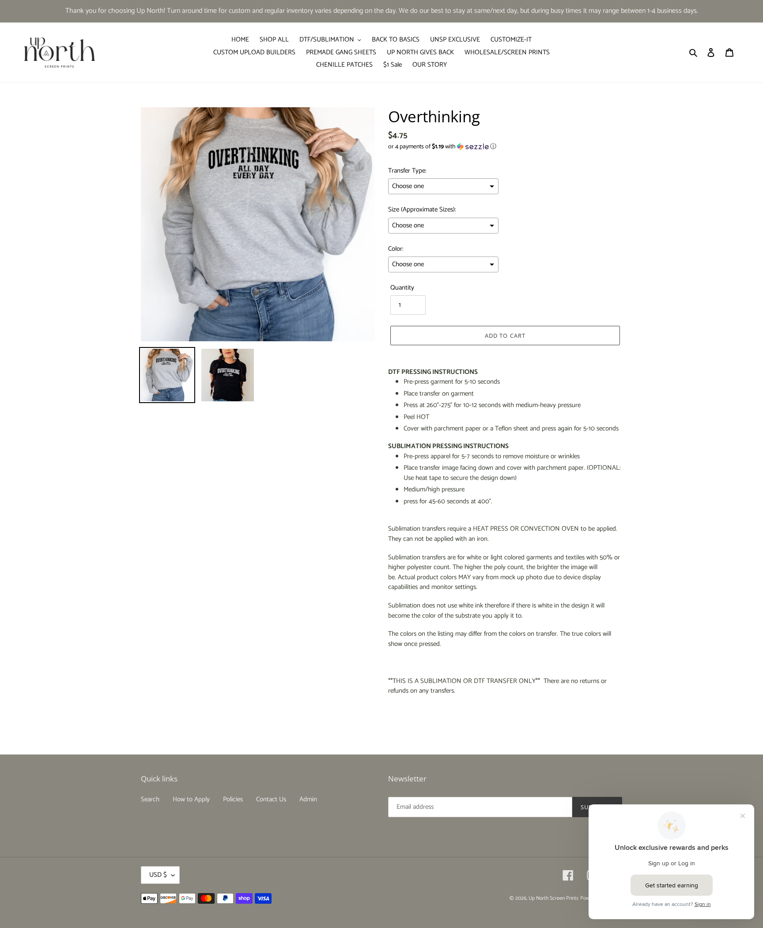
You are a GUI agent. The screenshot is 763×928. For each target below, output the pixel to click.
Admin (308, 799)
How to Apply (191, 799)
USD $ (158, 874)
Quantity (402, 288)
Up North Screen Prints (553, 898)
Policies (233, 799)
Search (150, 799)
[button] (442, 147)
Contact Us (271, 799)
